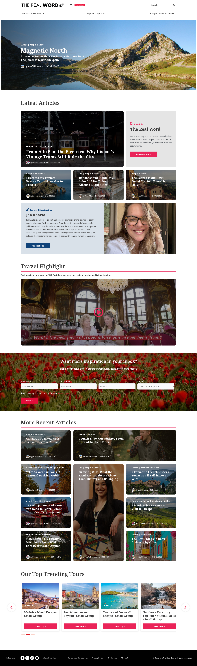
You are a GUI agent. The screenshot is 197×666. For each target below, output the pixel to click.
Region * (141, 381)
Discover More (143, 154)
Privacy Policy (64, 393)
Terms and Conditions (78, 658)
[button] (23, 634)
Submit (29, 400)
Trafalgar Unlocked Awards (161, 13)
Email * (101, 381)
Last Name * (65, 381)
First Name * (27, 381)
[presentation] (11, 607)
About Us (125, 658)
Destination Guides (31, 13)
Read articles (38, 246)
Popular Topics (94, 13)
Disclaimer (112, 658)
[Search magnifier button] (174, 5)
